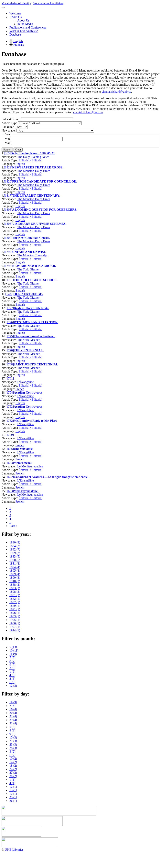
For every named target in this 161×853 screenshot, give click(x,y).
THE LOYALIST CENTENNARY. (36, 195)
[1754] (9, 392)
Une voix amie (23, 448)
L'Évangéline (25, 382)
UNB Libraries (14, 849)
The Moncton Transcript (32, 255)
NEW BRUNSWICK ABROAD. (34, 266)
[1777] (9, 308)
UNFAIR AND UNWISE (29, 251)
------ (17, 434)
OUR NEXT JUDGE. (28, 294)
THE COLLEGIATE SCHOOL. (35, 280)
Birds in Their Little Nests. (31, 308)
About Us (15, 17)
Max (7, 143)
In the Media (25, 24)
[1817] (8, 195)
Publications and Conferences (27, 27)
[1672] (9, 477)
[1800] (8, 237)
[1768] (9, 364)
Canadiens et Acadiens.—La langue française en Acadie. (51, 477)
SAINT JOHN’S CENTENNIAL (36, 364)
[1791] (9, 280)
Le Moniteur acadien (30, 466)
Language (8, 126)
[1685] (9, 448)
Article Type (9, 123)
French (20, 389)
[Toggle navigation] (3, 7)
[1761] (9, 378)
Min (7, 139)
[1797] (8, 251)
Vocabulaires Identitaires (48, 3)
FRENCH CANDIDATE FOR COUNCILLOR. (44, 181)
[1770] (9, 350)
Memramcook (23, 463)
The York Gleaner (28, 269)
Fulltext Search (11, 119)
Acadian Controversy (28, 392)
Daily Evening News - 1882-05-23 (33, 153)
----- (16, 378)
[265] (7, 153)
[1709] (9, 434)
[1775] (9, 336)
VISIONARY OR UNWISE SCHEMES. (39, 223)
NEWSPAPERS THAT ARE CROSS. (37, 167)
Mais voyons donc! (26, 491)
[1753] (9, 406)
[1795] (8, 266)
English (18, 41)
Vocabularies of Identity (16, 3)
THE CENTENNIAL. (29, 350)
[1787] (9, 294)
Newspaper (9, 130)
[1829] (8, 167)
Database (15, 34)
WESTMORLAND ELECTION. (36, 322)
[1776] (9, 322)
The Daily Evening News (33, 156)
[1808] (8, 209)
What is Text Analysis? (23, 31)
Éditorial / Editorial (30, 160)
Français (18, 44)
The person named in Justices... (34, 336)
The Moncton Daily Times (33, 171)
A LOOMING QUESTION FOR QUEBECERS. (44, 209)
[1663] (9, 491)
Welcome (15, 13)
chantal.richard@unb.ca (116, 91)
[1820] (8, 181)
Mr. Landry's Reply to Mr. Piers (35, 420)
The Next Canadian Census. (31, 237)
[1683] (9, 463)
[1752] (9, 420)
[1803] (8, 223)
